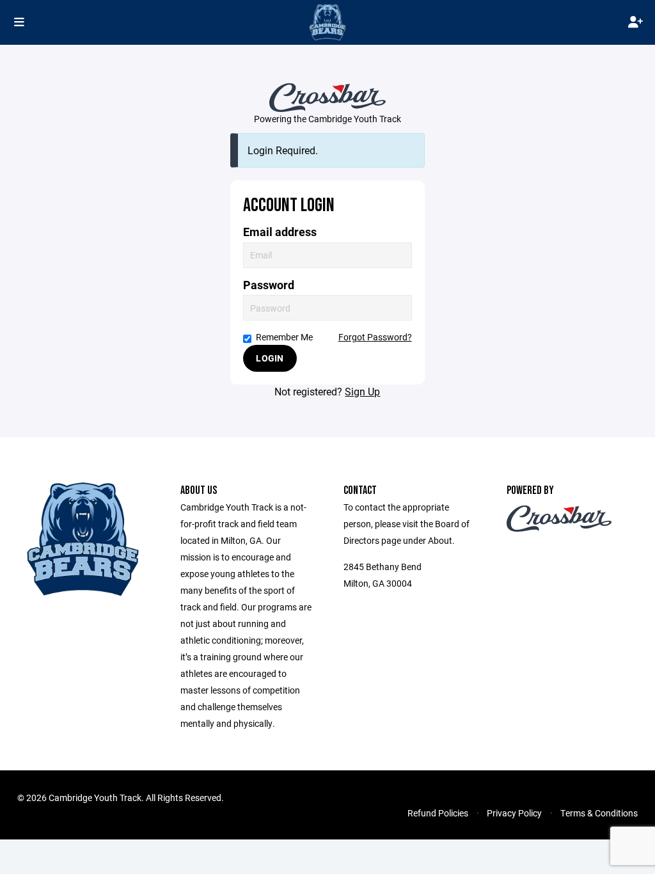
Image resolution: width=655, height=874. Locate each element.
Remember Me (284, 337)
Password (268, 285)
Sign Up (362, 391)
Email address (280, 232)
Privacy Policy (514, 813)
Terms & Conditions (599, 813)
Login (269, 358)
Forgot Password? (375, 337)
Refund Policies (437, 813)
